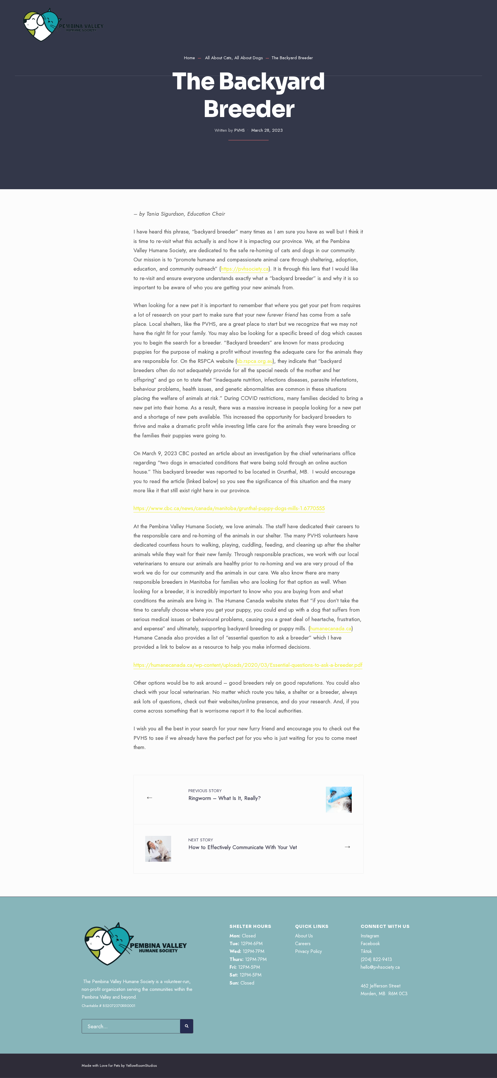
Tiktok (366, 951)
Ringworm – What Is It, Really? (224, 795)
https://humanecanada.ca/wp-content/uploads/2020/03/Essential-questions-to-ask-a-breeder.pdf (247, 665)
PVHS (239, 130)
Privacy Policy (308, 951)
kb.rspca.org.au (255, 361)
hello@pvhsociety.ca (380, 967)
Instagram (370, 936)
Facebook (370, 943)
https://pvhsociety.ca (245, 269)
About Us (304, 936)
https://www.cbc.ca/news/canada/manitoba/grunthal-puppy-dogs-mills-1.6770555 (229, 508)
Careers (303, 943)
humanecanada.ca (330, 628)
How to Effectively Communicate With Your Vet (242, 844)
